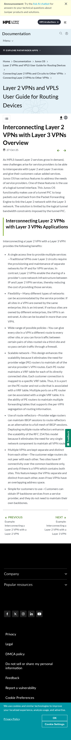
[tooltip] (61, 118)
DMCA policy (15, 654)
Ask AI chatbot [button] (41, 3)
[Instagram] (23, 614)
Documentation (16, 33)
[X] (15, 614)
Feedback (12, 678)
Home (6, 61)
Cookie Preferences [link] (19, 698)
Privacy (10, 634)
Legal (9, 644)
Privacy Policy (12, 719)
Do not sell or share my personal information (29, 666)
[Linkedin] (31, 614)
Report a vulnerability (20, 688)
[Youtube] (39, 614)
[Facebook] (7, 614)
